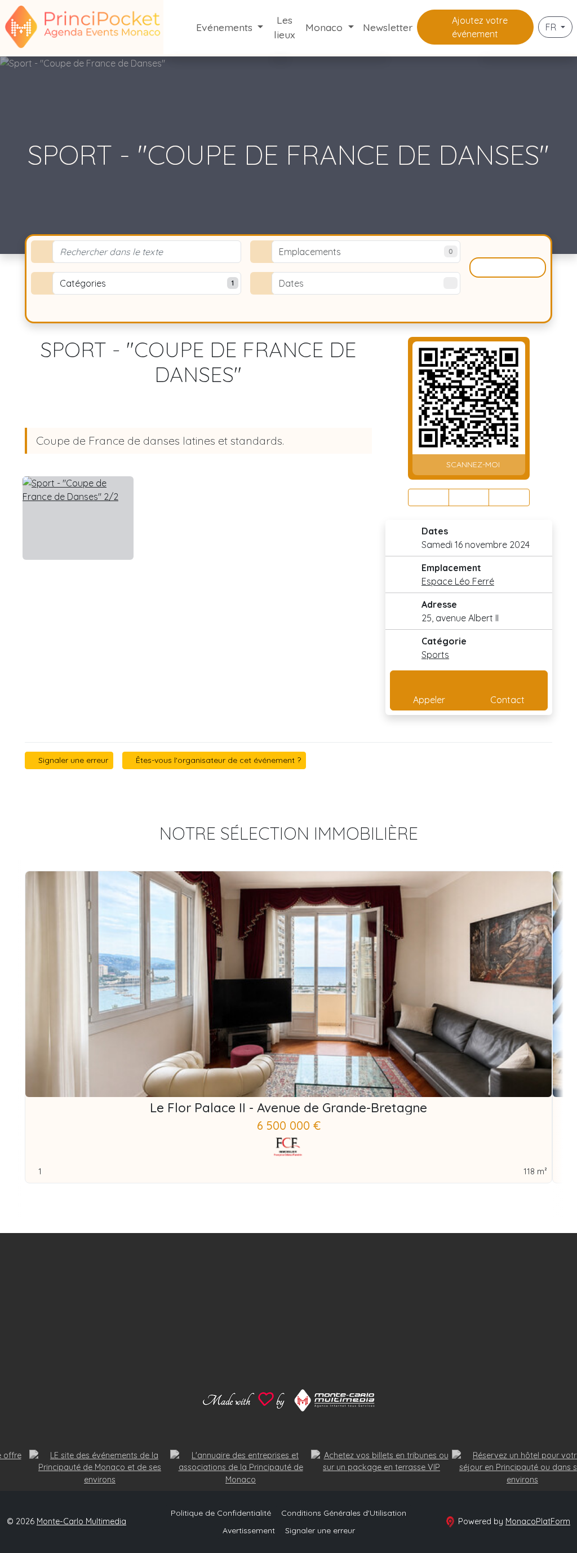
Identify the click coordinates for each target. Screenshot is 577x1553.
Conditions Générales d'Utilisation (343, 1513)
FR (551, 27)
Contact (507, 699)
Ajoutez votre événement (479, 27)
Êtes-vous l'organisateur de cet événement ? (217, 760)
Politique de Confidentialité (221, 1513)
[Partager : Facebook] (428, 497)
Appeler (429, 699)
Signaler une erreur (72, 760)
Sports (435, 654)
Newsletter (387, 27)
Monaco (325, 27)
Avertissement (249, 1530)
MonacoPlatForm (537, 1521)
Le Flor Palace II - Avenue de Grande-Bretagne (288, 1108)
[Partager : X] (469, 497)
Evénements (225, 27)
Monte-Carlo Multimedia (81, 1521)
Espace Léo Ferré (457, 581)
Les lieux (284, 27)
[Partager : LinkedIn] (509, 497)
